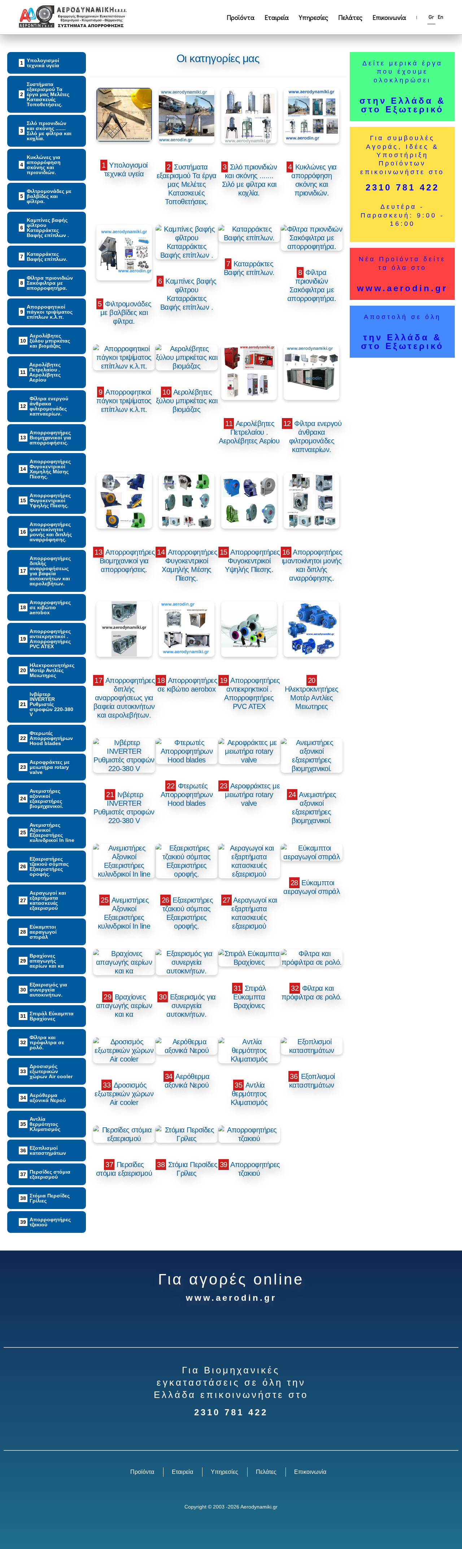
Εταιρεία (277, 17)
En (440, 16)
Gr (431, 16)
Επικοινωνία (389, 17)
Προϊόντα (240, 17)
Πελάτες (350, 17)
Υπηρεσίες (313, 17)
